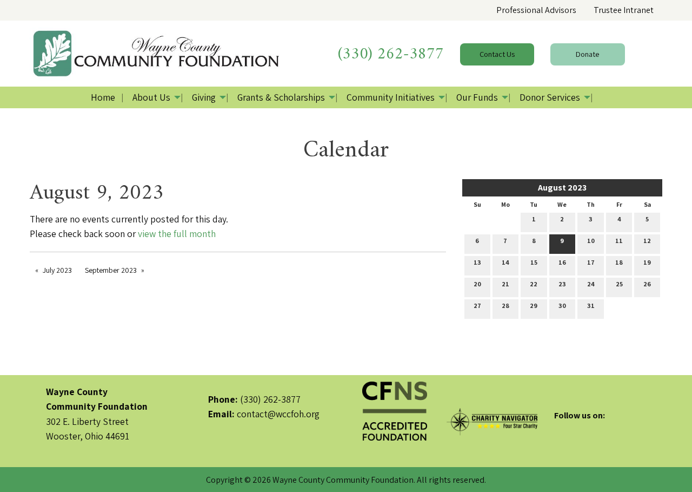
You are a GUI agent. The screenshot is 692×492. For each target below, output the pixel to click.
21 (505, 284)
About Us (151, 97)
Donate (587, 54)
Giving (204, 97)
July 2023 (57, 270)
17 (591, 262)
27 (477, 305)
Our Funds (477, 97)
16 (562, 262)
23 (562, 284)
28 (505, 305)
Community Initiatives (391, 97)
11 (619, 241)
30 (562, 305)
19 (647, 262)
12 (647, 241)
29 (533, 305)
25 (619, 284)
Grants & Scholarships (281, 97)
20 (477, 284)
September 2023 (111, 270)
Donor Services (550, 97)
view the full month (177, 233)
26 (647, 284)
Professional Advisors (536, 10)
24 (591, 284)
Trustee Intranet (624, 10)
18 (619, 262)
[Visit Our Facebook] (562, 428)
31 (591, 305)
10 (591, 241)
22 (533, 284)
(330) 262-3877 (391, 54)
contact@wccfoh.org (278, 414)
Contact (497, 54)
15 (533, 262)
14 (505, 262)
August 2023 (562, 187)
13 (477, 262)
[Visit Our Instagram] (597, 428)
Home (103, 97)
